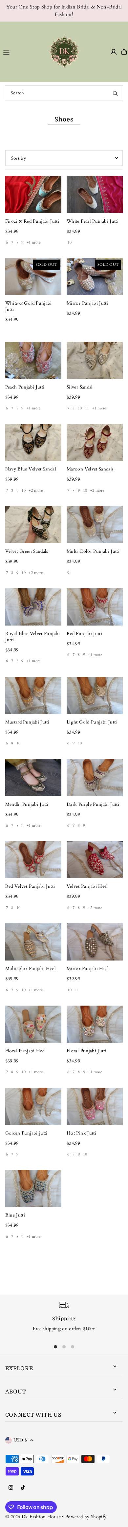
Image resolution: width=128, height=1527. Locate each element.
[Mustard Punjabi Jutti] (33, 695)
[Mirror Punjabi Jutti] (95, 276)
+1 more (34, 242)
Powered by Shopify (86, 1517)
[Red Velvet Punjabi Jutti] (33, 859)
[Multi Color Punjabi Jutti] (95, 524)
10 (69, 242)
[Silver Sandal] (95, 360)
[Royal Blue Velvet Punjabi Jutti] (33, 607)
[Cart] (124, 52)
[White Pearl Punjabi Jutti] (95, 194)
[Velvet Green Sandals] (33, 524)
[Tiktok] (23, 1488)
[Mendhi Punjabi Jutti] (33, 777)
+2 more (36, 490)
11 (87, 408)
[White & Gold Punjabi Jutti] (33, 276)
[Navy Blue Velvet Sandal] (33, 442)
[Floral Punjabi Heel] (33, 1024)
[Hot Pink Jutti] (95, 1106)
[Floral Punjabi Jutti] (95, 1024)
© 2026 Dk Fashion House (33, 1517)
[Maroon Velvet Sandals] (95, 442)
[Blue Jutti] (33, 1188)
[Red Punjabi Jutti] (95, 607)
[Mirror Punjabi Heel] (95, 942)
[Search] (115, 93)
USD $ (20, 1440)
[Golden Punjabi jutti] (33, 1106)
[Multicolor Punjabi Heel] (33, 942)
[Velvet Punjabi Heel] (95, 859)
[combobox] (64, 93)
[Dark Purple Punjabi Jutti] (95, 777)
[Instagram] (11, 1488)
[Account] (114, 52)
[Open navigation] (19, 51)
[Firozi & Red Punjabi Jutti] (33, 194)
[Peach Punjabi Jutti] (33, 360)
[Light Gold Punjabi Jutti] (95, 695)
